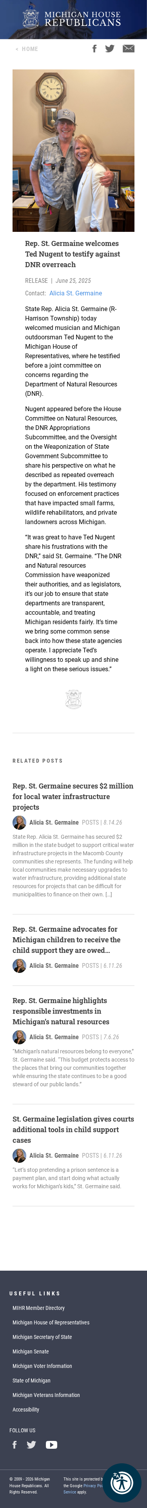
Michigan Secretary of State (42, 1337)
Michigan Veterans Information (46, 1395)
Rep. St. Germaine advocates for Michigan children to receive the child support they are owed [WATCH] (66, 940)
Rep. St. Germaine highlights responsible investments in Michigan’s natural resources (61, 1011)
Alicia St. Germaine (75, 293)
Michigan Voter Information (42, 1366)
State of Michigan (32, 1380)
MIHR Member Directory (39, 1308)
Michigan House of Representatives (51, 1322)
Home (30, 49)
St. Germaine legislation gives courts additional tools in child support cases (73, 1129)
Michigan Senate (31, 1351)
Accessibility (26, 1409)
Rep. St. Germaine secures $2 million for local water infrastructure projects (73, 796)
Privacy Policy (95, 1485)
